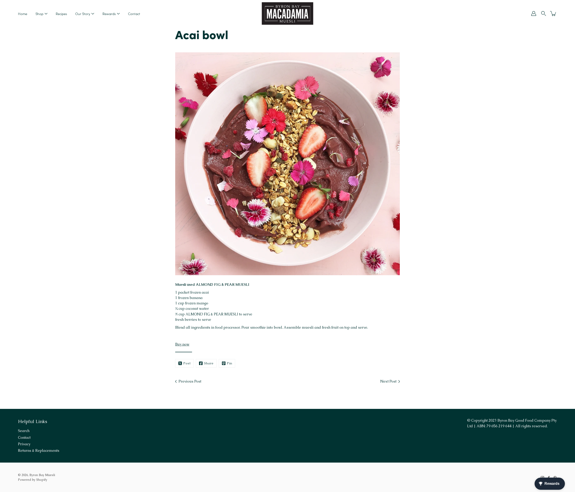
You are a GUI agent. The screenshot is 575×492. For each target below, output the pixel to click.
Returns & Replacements (38, 450)
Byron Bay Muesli (42, 475)
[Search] (543, 13)
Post (187, 363)
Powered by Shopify (32, 480)
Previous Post (190, 381)
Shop (39, 13)
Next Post (388, 381)
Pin (229, 363)
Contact (134, 13)
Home (22, 13)
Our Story (82, 13)
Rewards (109, 13)
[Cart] (553, 13)
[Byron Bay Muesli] (287, 13)
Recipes (61, 13)
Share (209, 363)
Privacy (24, 444)
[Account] (533, 13)
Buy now (182, 344)
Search (23, 430)
